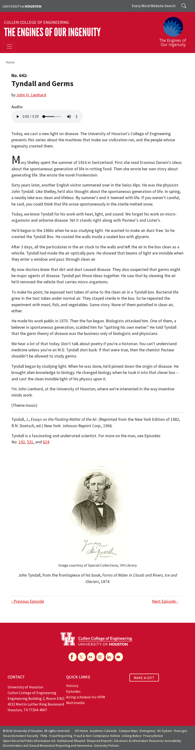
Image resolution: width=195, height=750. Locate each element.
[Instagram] (100, 656)
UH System (164, 731)
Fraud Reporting (60, 736)
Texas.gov (180, 731)
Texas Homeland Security (21, 736)
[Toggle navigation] (9, 46)
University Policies (106, 746)
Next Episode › (165, 601)
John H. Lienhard (31, 95)
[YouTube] (119, 656)
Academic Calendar (103, 731)
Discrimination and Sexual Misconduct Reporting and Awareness (47, 746)
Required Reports (99, 741)
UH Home (81, 731)
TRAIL (44, 736)
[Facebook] (72, 656)
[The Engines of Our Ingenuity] (174, 29)
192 (22, 442)
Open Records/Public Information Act (29, 741)
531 (30, 442)
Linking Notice (131, 736)
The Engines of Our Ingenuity (52, 32)
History (72, 685)
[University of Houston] (22, 6)
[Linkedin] (110, 656)
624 (46, 442)
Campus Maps (128, 731)
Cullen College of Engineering (36, 22)
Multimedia (75, 702)
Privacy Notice (153, 736)
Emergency (148, 731)
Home (10, 62)
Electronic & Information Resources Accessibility (147, 741)
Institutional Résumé (71, 741)
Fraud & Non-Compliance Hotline (97, 736)
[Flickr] (91, 656)
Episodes (73, 691)
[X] (82, 656)
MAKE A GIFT (144, 677)
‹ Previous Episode (27, 601)
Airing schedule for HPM (85, 697)
